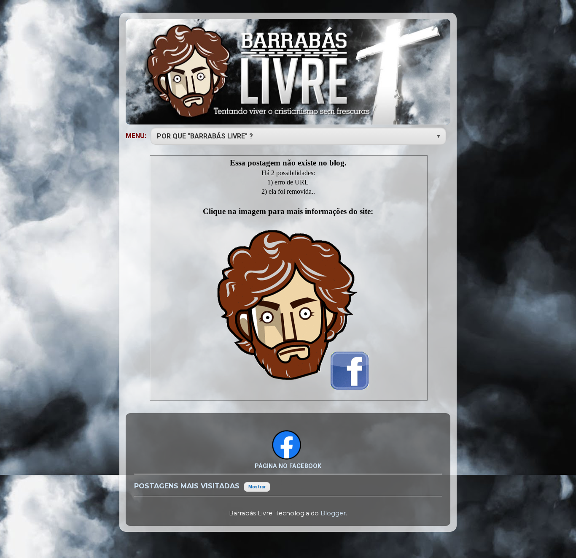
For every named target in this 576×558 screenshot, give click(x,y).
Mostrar (257, 487)
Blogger (333, 513)
